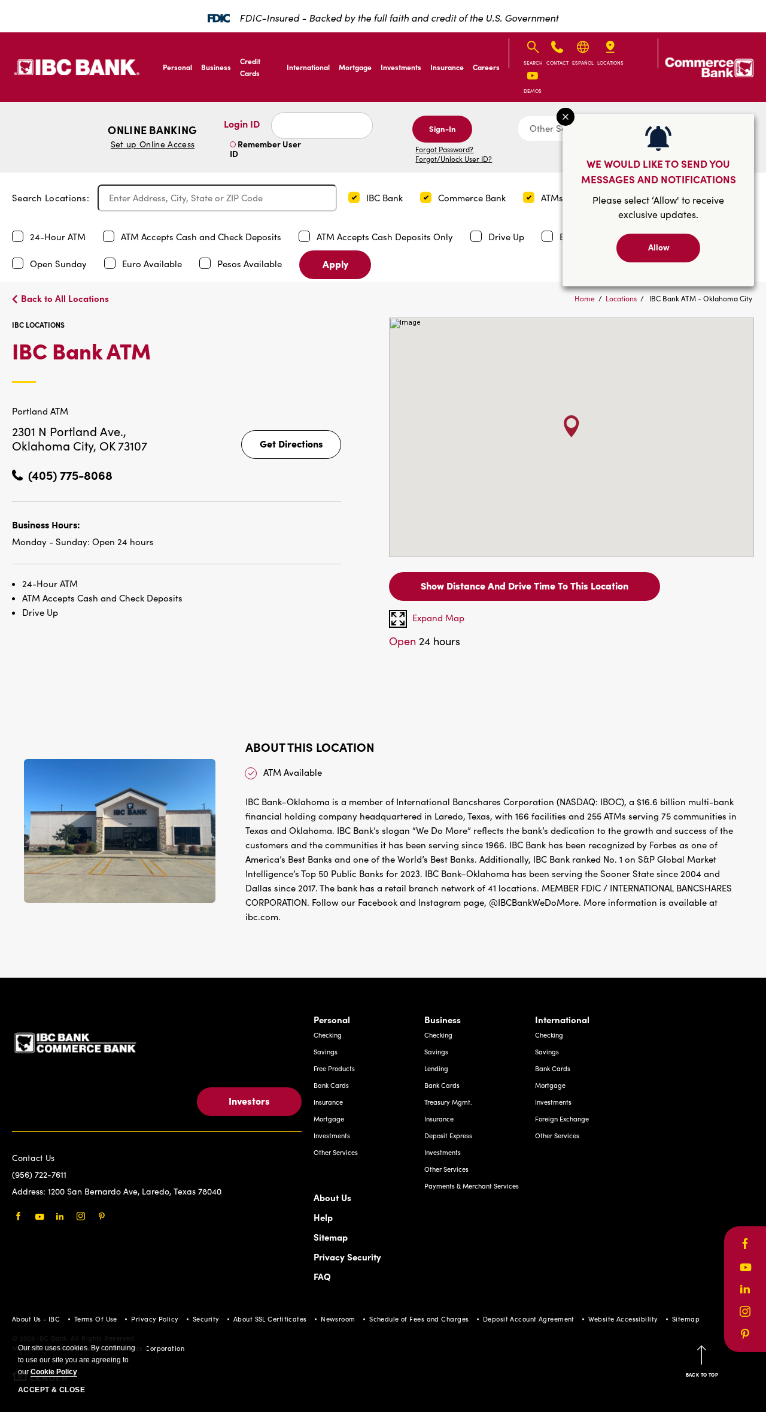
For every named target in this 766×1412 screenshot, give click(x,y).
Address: (30, 1191)
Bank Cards (331, 1085)
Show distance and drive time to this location (524, 585)
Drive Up (507, 237)
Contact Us (33, 1157)
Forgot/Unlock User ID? (453, 159)
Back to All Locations (65, 298)
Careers (486, 67)
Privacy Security (347, 1256)
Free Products (334, 1068)
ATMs (553, 198)
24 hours (424, 641)
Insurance (447, 67)
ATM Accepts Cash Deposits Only (386, 237)
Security (206, 1318)
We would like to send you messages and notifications (658, 171)
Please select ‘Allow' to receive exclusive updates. (658, 206)
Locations (621, 298)
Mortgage (355, 67)
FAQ (322, 1276)
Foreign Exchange (562, 1118)
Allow (659, 247)
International (308, 67)
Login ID (242, 123)
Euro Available (153, 264)
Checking (328, 1034)
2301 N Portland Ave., (69, 431)
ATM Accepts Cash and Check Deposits (202, 237)
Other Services (336, 1152)
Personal (177, 67)
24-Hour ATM (59, 237)
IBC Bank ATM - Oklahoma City (700, 298)
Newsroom (338, 1318)
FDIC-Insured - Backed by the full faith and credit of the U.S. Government (398, 17)
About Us (332, 1197)
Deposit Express (448, 1135)
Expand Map (438, 618)
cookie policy (54, 1372)
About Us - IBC (36, 1318)
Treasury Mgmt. (448, 1101)
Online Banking (152, 136)
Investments (401, 67)
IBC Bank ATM (140, 360)
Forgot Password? (444, 149)
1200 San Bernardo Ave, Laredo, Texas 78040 (134, 1191)
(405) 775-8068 (70, 475)
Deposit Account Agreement (528, 1318)
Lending (436, 1068)
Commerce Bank (473, 198)
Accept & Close (51, 1390)
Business (216, 67)
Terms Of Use (95, 1318)
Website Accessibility (623, 1318)
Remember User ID (265, 148)
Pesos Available (250, 264)
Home (584, 298)
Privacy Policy (154, 1318)
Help (323, 1217)
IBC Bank (385, 198)
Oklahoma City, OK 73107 (79, 445)
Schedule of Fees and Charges (419, 1318)
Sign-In (442, 128)
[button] (354, 197)
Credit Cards (250, 67)
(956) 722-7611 (39, 1174)
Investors (249, 1100)
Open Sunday (59, 264)
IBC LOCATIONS (38, 324)
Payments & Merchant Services (471, 1185)
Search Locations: (50, 198)
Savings (326, 1051)
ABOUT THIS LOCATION (310, 747)
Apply (335, 263)
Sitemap (331, 1236)
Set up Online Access (152, 144)
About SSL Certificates (270, 1318)
